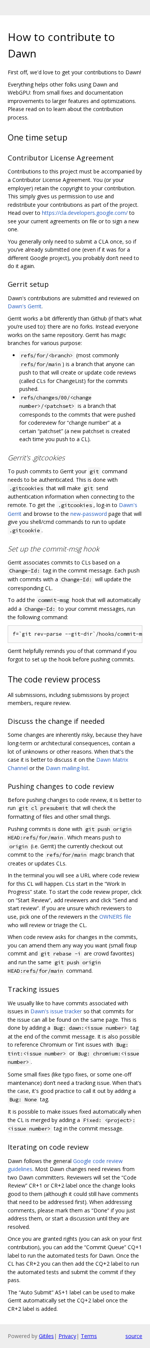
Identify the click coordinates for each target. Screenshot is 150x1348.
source (133, 1336)
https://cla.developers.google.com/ (85, 212)
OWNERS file (115, 916)
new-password (88, 513)
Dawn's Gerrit (25, 306)
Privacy (67, 1336)
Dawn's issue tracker (56, 1011)
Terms (89, 1336)
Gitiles (46, 1336)
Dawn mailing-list (67, 768)
